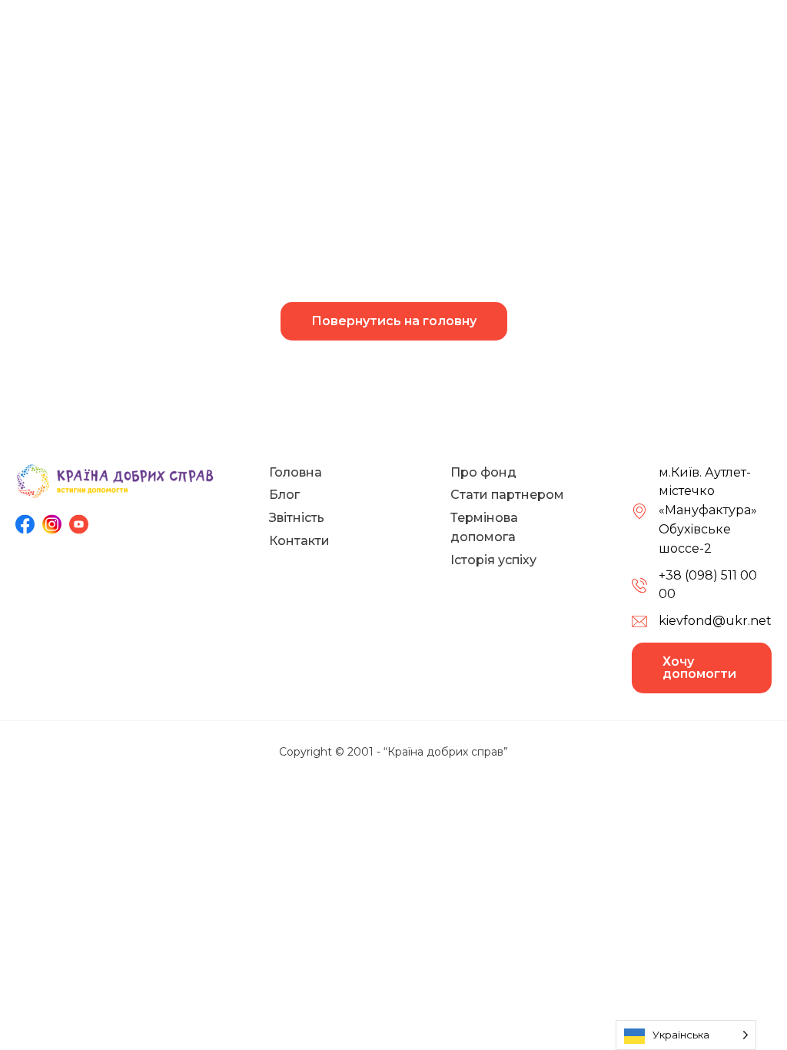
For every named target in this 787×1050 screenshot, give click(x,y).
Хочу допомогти (699, 667)
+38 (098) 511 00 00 (708, 585)
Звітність (296, 517)
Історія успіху (493, 560)
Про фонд (483, 472)
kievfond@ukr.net (715, 620)
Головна (295, 472)
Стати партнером (507, 494)
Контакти (299, 540)
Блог (284, 494)
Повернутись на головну (394, 321)
